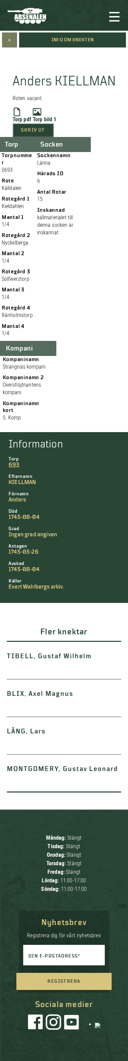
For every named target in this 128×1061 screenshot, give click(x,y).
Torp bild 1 (45, 119)
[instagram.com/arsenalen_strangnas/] (53, 1024)
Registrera (63, 981)
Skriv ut (33, 130)
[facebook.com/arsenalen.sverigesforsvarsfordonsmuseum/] (36, 1024)
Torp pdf (22, 119)
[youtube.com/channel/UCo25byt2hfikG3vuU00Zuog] (71, 1024)
